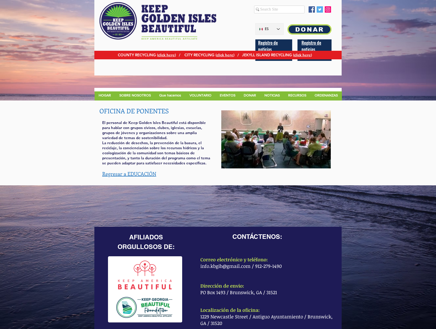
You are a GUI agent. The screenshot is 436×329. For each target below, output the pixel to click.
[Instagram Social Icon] (328, 9)
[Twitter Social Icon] (320, 9)
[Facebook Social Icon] (312, 9)
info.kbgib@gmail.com (225, 266)
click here (166, 55)
